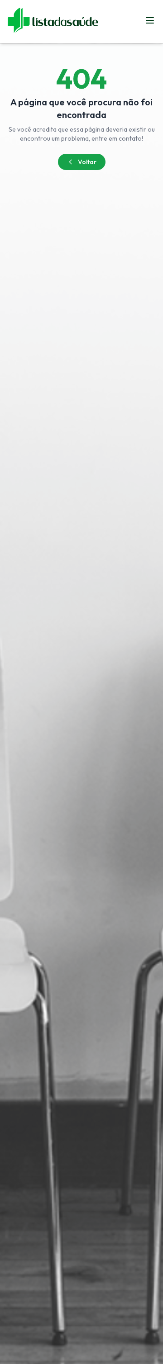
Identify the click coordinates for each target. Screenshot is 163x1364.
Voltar (87, 162)
